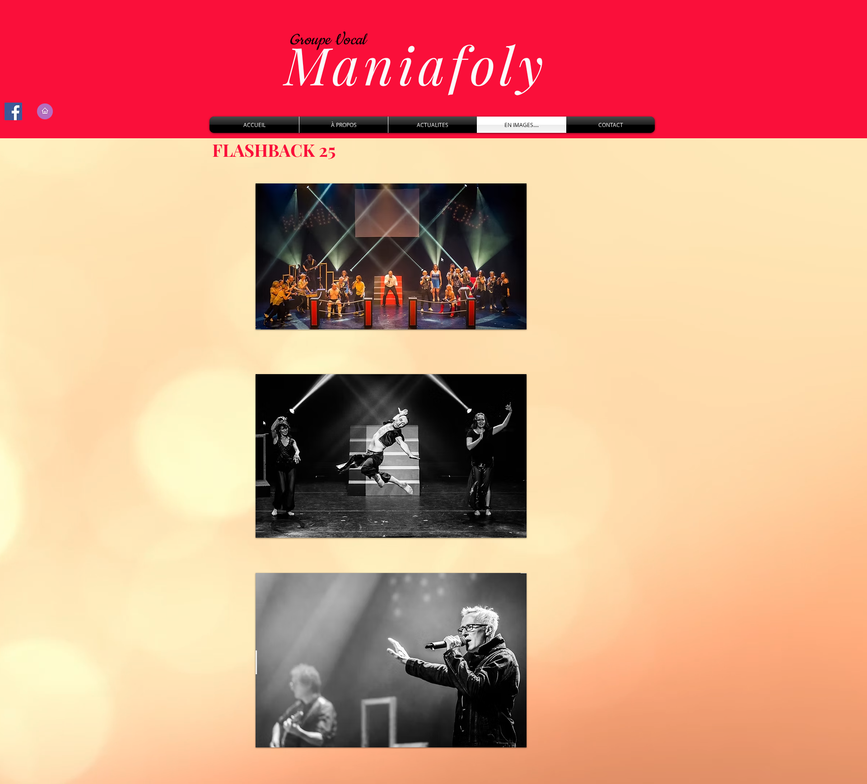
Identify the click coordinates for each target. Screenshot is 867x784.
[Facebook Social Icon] (13, 111)
